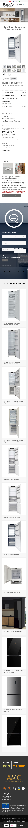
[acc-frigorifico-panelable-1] (20, 168)
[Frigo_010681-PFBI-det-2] (14, 66)
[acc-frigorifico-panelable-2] (8, 168)
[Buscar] (16, 5)
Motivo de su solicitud (19, 248)
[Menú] (20, 5)
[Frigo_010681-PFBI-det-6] (9, 70)
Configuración (21, 825)
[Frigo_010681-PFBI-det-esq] (9, 75)
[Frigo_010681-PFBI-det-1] (9, 66)
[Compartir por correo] (23, 272)
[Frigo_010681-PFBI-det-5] (4, 70)
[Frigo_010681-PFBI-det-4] (23, 66)
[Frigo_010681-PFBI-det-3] (18, 66)
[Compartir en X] (9, 272)
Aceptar (6, 825)
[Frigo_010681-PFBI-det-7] (14, 70)
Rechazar (13, 825)
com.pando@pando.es (7, 796)
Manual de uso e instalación (8, 145)
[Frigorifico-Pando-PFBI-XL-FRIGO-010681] (14, 48)
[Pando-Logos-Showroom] (14, 765)
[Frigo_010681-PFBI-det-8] (18, 70)
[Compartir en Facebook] (4, 272)
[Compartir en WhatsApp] (14, 272)
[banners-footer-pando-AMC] (14, 778)
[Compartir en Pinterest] (18, 272)
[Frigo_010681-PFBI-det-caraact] (4, 75)
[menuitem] (16, 5)
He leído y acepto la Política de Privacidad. (11, 257)
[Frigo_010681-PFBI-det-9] (23, 70)
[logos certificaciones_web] (14, 788)
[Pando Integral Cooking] (8, 5)
